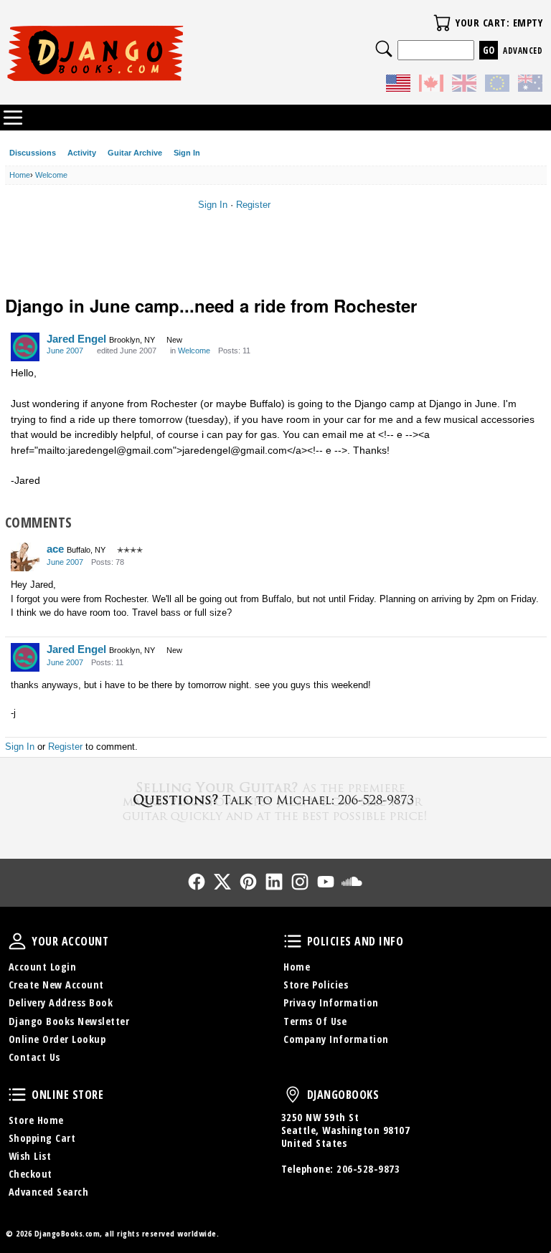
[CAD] (431, 85)
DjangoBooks (292, 1094)
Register (253, 204)
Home (296, 966)
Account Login (43, 966)
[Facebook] (196, 881)
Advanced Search (49, 1192)
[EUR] (497, 85)
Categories (13, 117)
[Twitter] (222, 881)
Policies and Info (292, 941)
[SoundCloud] (351, 881)
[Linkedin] (274, 881)
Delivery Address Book (61, 1002)
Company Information (336, 1039)
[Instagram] (299, 881)
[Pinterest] (248, 881)
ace (55, 549)
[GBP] (464, 85)
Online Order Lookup (57, 1039)
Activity (81, 152)
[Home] (141, 53)
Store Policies (315, 984)
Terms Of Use (315, 1021)
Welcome (194, 350)
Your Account (17, 941)
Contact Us (34, 1057)
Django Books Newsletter (69, 1021)
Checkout (30, 1174)
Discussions (32, 152)
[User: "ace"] (25, 557)
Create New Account (56, 984)
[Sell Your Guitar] (275, 799)
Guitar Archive (135, 152)
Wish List (30, 1156)
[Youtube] (325, 881)
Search (383, 48)
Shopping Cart (42, 1138)
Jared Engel (76, 339)
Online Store (17, 1094)
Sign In (187, 152)
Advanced (522, 50)
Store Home (36, 1120)
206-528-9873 (368, 1169)
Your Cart (441, 22)
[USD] (398, 85)
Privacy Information (331, 1002)
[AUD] (530, 85)
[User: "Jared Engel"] (25, 347)
